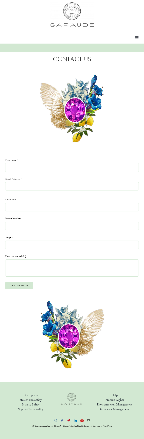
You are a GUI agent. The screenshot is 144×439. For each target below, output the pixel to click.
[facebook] (62, 420)
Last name (10, 199)
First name (11, 160)
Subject (9, 237)
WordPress (107, 426)
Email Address (13, 179)
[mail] (88, 420)
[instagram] (55, 420)
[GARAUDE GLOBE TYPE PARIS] (71, 394)
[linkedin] (75, 420)
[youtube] (82, 420)
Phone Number (13, 218)
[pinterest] (68, 420)
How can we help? (15, 256)
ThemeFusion (68, 426)
